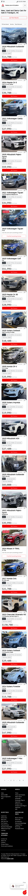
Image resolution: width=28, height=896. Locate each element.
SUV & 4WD (4, 794)
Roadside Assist (19, 828)
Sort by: (12, 24)
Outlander (18, 798)
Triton (16, 793)
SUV (2, 798)
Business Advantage (6, 826)
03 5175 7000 (22, 1)
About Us (3, 840)
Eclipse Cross (18, 804)
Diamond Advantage (20, 823)
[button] (25, 5)
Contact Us (4, 838)
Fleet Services (5, 825)
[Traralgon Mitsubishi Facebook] (2, 1)
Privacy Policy (5, 844)
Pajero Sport (18, 796)
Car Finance (4, 823)
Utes (2, 793)
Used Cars (4, 816)
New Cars (3, 819)
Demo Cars (4, 817)
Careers (3, 842)
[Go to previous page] (5, 780)
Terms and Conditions (7, 846)
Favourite (20, 44)
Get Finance (14, 60)
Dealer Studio (10, 858)
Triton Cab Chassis (20, 794)
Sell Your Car (4, 821)
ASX (16, 809)
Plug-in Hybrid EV (6, 796)
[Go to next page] (23, 780)
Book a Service (19, 817)
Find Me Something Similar (14, 236)
